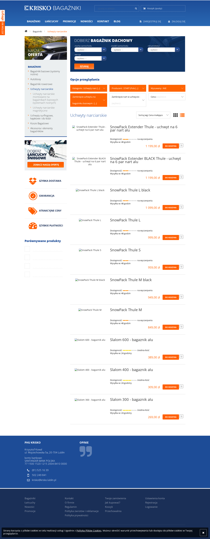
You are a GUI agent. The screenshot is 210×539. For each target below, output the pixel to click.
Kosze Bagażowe (39, 123)
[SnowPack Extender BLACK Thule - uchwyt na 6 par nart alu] (90, 161)
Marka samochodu (83, 46)
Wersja (78, 55)
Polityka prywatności (76, 515)
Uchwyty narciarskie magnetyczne (44, 109)
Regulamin (71, 506)
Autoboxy (35, 79)
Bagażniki (34, 66)
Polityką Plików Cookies (88, 530)
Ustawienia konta (155, 498)
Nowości (29, 506)
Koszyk (109, 506)
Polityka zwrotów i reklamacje (82, 511)
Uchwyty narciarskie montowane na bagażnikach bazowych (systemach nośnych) (45, 98)
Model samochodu (119, 46)
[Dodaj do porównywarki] (181, 145)
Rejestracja (151, 502)
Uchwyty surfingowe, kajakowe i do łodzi (41, 117)
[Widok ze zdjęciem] (175, 115)
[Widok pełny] (182, 115)
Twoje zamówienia (115, 498)
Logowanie (151, 506)
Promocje (30, 511)
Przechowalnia (113, 511)
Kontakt (69, 498)
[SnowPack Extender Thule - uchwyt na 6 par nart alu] (90, 128)
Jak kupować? (112, 502)
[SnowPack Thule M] (90, 310)
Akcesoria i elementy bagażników (41, 130)
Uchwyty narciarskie (41, 89)
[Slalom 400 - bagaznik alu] (90, 370)
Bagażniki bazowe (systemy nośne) (45, 73)
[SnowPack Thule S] (90, 251)
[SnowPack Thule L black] (90, 191)
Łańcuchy (30, 502)
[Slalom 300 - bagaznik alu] (90, 400)
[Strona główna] (53, 7)
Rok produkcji (154, 46)
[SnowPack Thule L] (90, 221)
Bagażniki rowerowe (41, 84)
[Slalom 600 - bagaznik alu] (90, 340)
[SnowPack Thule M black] (90, 280)
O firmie (69, 502)
